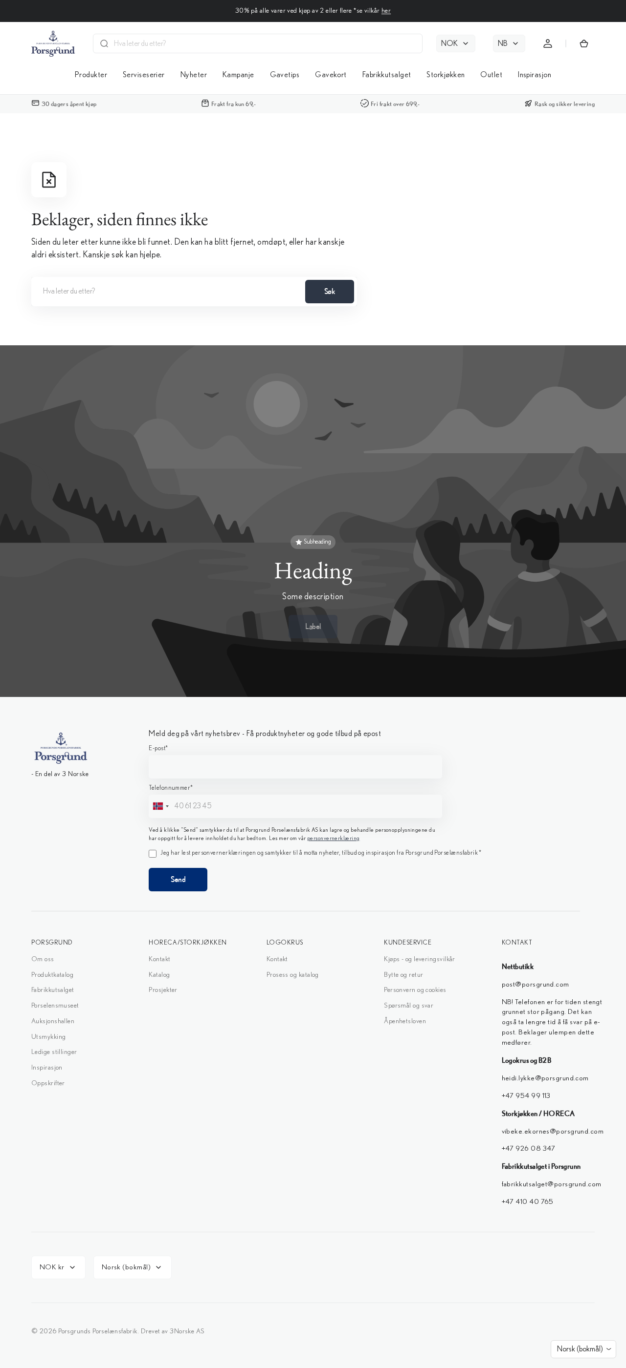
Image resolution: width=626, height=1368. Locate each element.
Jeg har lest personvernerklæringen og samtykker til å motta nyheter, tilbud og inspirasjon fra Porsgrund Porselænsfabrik (320, 853)
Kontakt (159, 959)
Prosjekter (163, 990)
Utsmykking (48, 1036)
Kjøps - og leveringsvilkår (419, 959)
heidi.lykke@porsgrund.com (545, 1078)
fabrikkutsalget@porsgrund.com (552, 1184)
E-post (158, 748)
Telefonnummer (171, 788)
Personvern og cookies (415, 990)
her (386, 10)
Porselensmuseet (55, 1005)
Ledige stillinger (54, 1052)
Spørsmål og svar (408, 1005)
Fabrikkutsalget (52, 990)
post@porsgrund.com (535, 984)
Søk (329, 291)
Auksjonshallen (52, 1021)
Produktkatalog (52, 974)
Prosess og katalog (293, 974)
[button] (548, 43)
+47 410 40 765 (528, 1201)
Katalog (159, 974)
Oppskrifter (48, 1083)
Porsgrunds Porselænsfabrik (97, 1331)
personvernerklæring (333, 838)
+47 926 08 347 (530, 1148)
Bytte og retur (403, 974)
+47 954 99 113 (526, 1095)
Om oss (42, 959)
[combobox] (265, 43)
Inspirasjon (47, 1067)
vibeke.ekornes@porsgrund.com (553, 1131)
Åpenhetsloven (405, 1021)
